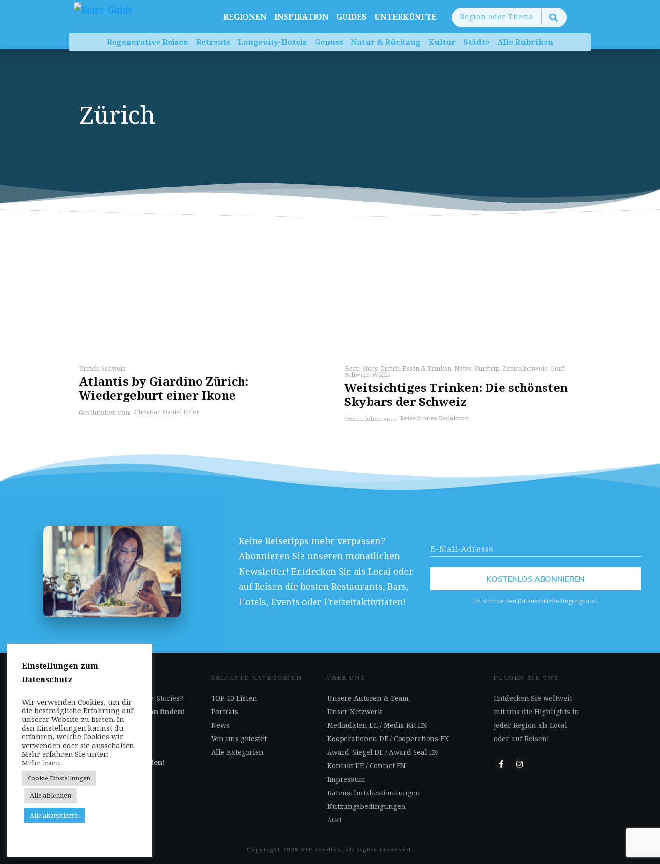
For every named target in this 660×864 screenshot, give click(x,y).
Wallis (381, 374)
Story (369, 368)
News (462, 368)
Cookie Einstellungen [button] (59, 778)
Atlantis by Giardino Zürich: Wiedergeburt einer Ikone (163, 388)
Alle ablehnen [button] (50, 795)
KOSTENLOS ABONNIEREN (536, 579)
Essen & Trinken (426, 368)
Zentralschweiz (524, 368)
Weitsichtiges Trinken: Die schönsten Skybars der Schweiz (456, 394)
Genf (557, 368)
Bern (352, 368)
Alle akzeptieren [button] (54, 815)
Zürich (89, 368)
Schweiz (113, 368)
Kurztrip (487, 368)
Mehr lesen (41, 762)
